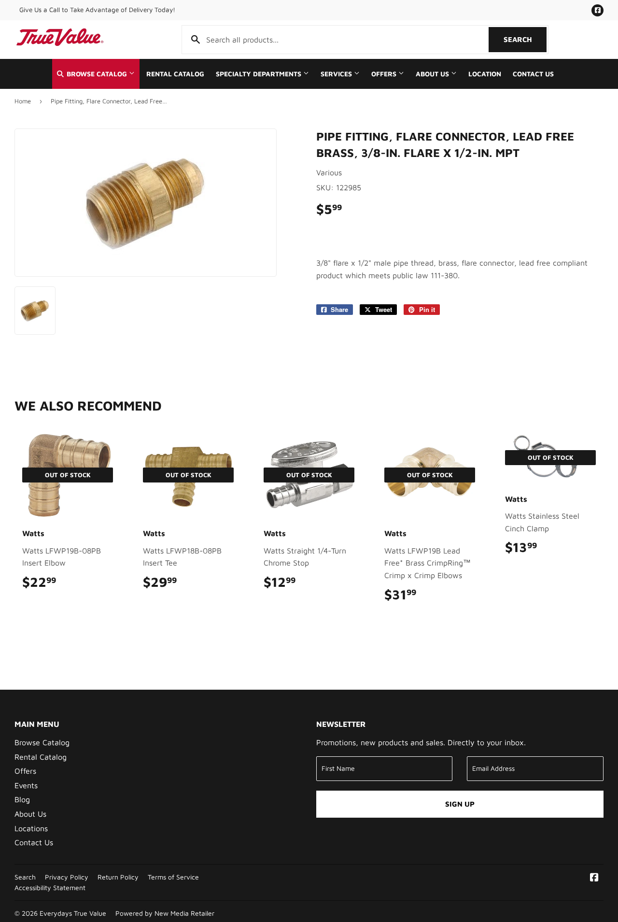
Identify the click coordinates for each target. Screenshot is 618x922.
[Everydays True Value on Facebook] (594, 878)
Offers (384, 74)
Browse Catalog (97, 74)
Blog (22, 799)
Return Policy (118, 877)
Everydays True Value (73, 913)
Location (484, 74)
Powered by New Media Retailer (164, 913)
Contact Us (533, 74)
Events (26, 785)
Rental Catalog (175, 74)
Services (337, 74)
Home (22, 101)
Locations (31, 828)
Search (525, 39)
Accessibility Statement (49, 888)
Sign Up (460, 804)
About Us (433, 74)
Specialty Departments (259, 74)
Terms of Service (173, 877)
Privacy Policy (66, 877)
